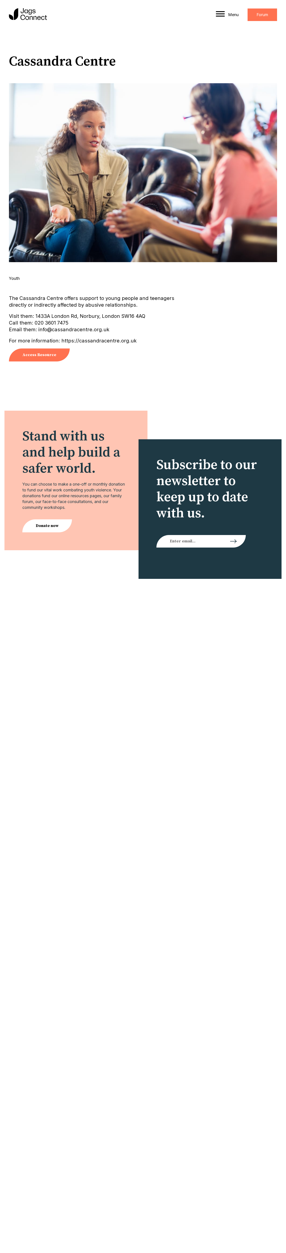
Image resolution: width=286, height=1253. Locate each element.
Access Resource (39, 354)
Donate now (47, 525)
